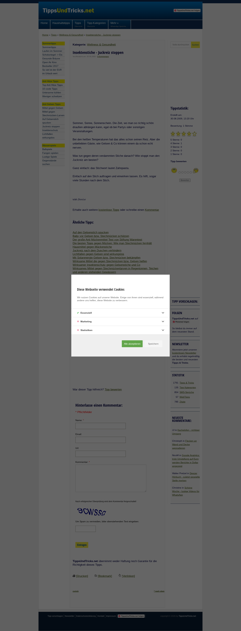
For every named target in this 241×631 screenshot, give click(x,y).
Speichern (153, 343)
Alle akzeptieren (132, 343)
